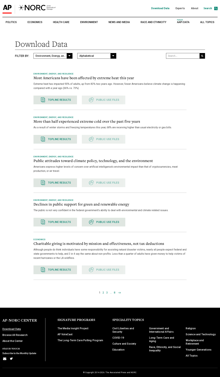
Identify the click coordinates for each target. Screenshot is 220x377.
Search (208, 8)
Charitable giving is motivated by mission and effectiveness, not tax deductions (98, 243)
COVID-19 (118, 337)
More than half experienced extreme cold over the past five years (86, 121)
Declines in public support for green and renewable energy (81, 204)
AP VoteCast (65, 334)
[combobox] (52, 56)
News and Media (119, 22)
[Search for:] (182, 55)
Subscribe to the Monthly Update (19, 353)
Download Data (160, 8)
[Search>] (202, 56)
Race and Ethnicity (153, 22)
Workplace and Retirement (195, 342)
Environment (89, 22)
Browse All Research (15, 335)
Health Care (61, 22)
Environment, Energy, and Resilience (53, 74)
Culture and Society (124, 343)
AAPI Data (183, 21)
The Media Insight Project (73, 328)
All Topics (207, 22)
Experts (180, 8)
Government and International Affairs (161, 330)
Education (118, 349)
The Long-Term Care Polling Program (80, 340)
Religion (191, 328)
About (194, 8)
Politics (11, 22)
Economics (35, 22)
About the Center (12, 341)
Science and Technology (200, 334)
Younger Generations (198, 349)
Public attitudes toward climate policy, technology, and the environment (93, 160)
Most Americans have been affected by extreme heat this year (83, 77)
